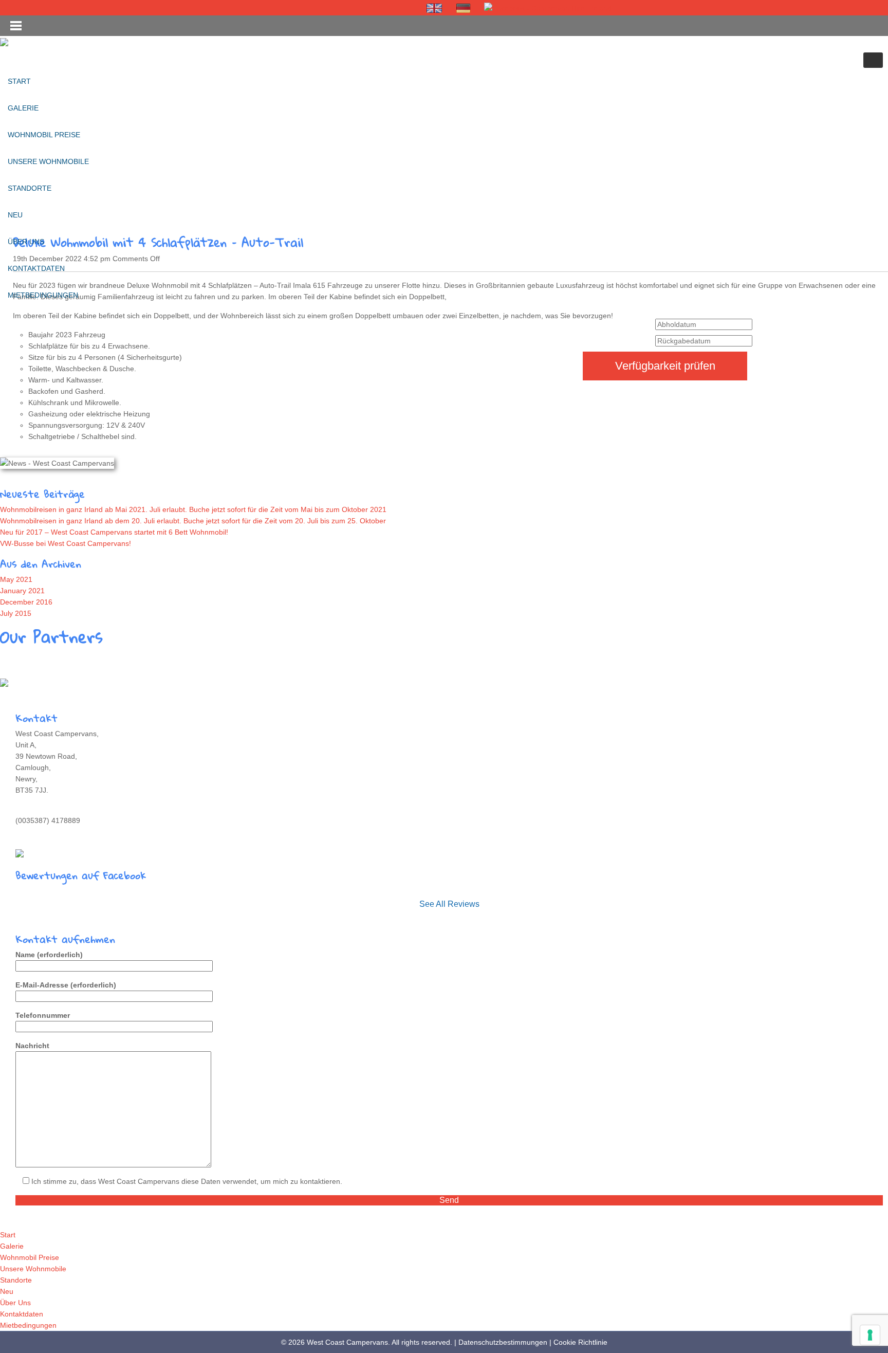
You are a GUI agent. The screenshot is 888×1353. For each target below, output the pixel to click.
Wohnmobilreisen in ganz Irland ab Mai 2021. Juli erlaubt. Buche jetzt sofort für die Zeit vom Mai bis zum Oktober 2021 (193, 509)
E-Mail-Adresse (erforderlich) (65, 985)
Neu (15, 215)
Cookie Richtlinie (580, 1342)
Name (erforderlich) (49, 954)
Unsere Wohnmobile (48, 161)
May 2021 (16, 579)
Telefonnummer (42, 1015)
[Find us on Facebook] (548, 8)
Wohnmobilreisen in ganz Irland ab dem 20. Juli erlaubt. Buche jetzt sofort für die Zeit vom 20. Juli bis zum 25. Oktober (193, 521)
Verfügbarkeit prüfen (665, 365)
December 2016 (26, 602)
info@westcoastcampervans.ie (65, 832)
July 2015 (15, 613)
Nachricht (32, 1045)
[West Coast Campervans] (4, 42)
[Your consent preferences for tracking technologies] (870, 1335)
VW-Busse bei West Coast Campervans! (65, 543)
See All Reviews (449, 904)
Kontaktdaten (36, 268)
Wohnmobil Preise (44, 135)
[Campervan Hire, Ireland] (435, 8)
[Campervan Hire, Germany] (463, 8)
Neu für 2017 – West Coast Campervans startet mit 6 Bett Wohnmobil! (114, 532)
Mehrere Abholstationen (47, 682)
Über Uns (26, 241)
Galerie (23, 108)
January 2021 (22, 591)
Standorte (29, 188)
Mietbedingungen (43, 295)
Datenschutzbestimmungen (502, 1342)
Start (19, 81)
